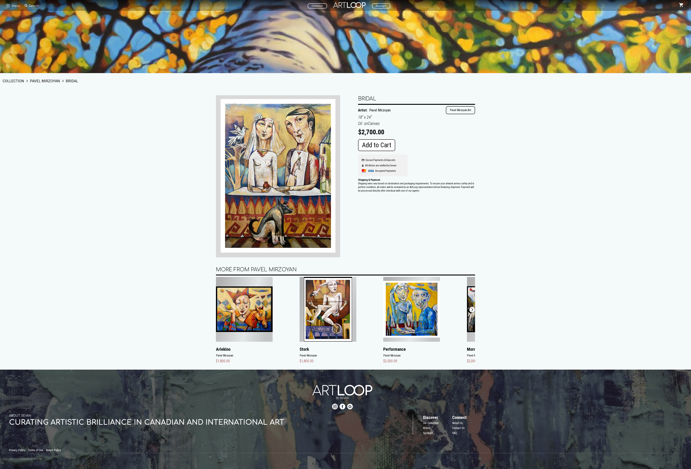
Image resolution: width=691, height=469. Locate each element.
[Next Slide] (472, 310)
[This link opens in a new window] (335, 407)
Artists (426, 428)
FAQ (454, 433)
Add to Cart (376, 145)
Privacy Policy (17, 450)
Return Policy (53, 450)
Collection (317, 6)
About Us (457, 423)
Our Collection (431, 423)
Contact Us (458, 428)
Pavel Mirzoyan (380, 110)
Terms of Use (35, 450)
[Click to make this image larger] (278, 176)
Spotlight (381, 6)
